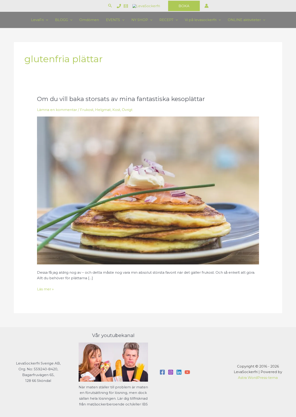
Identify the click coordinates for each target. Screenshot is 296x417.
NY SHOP (139, 20)
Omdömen (89, 20)
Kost (116, 109)
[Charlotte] (119, 6)
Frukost (86, 109)
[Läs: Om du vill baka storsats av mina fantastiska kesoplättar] (148, 190)
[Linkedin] (179, 372)
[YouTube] (187, 372)
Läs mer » (45, 289)
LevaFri (37, 20)
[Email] (126, 6)
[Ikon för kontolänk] (206, 6)
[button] (110, 6)
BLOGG (61, 20)
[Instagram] (170, 372)
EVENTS (113, 20)
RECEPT (166, 20)
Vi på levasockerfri (200, 20)
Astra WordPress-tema (258, 377)
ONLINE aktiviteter (244, 20)
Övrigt (127, 109)
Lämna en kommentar (57, 109)
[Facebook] (162, 372)
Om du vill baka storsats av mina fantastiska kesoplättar (121, 99)
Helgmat (103, 109)
